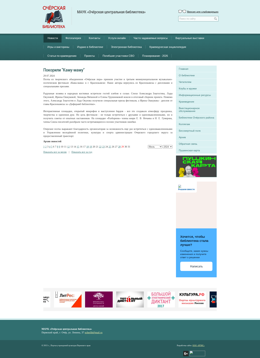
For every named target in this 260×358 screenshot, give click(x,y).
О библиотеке (187, 75)
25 (110, 146)
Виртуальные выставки (189, 38)
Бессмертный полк (190, 130)
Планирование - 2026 (155, 55)
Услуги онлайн (117, 38)
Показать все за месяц (55, 152)
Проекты (89, 55)
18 (87, 146)
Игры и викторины (58, 46)
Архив (182, 137)
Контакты (94, 38)
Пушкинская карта (189, 150)
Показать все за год (81, 152)
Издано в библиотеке (90, 46)
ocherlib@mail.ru (93, 332)
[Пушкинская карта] (196, 166)
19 (90, 146)
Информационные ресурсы (195, 95)
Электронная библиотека (126, 46)
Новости (53, 38)
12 (68, 146)
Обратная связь (188, 143)
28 (119, 146)
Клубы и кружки (188, 88)
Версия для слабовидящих (202, 11)
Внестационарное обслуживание (189, 109)
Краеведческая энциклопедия (167, 46)
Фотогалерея (73, 38)
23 (103, 146)
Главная (183, 68)
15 (78, 146)
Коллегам (184, 124)
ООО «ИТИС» (198, 345)
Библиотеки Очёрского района (196, 117)
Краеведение (186, 101)
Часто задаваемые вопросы (151, 38)
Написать (196, 266)
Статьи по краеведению (61, 55)
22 (100, 146)
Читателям (185, 82)
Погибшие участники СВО (118, 55)
